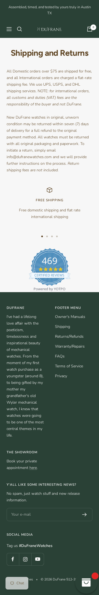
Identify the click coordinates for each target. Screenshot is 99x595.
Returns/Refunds (69, 336)
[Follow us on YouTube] (37, 559)
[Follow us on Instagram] (25, 559)
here (33, 467)
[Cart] (89, 29)
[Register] (84, 514)
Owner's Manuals (70, 316)
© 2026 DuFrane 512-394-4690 (64, 579)
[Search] (19, 29)
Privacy (61, 376)
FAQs (60, 356)
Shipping (62, 326)
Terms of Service (69, 366)
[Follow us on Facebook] (13, 559)
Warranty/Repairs (70, 346)
